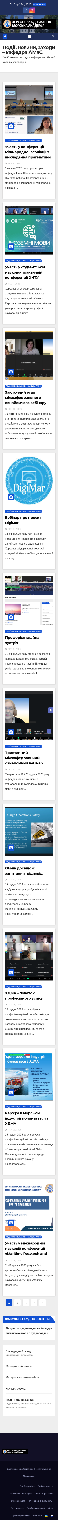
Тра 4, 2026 (14, 284)
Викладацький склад (19, 1353)
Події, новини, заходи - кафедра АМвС (23, 140)
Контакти (37, 1515)
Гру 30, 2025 (15, 769)
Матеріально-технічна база (22, 1377)
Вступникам (17, 1508)
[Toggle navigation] (29, 36)
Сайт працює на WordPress (20, 1469)
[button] (53, 36)
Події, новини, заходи (28, 1403)
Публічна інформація (20, 1493)
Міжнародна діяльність (40, 1501)
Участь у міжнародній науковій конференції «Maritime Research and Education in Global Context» (26, 1253)
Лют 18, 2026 (15, 409)
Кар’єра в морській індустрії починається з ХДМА (26, 1118)
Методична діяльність (19, 1366)
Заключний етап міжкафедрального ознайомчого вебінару (25, 397)
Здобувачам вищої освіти (39, 1508)
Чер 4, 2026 (14, 163)
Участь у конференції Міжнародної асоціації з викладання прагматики (28, 152)
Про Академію (27, 1486)
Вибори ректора (45, 1486)
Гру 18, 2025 (15, 1004)
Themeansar (28, 1476)
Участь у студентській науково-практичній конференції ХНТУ (25, 272)
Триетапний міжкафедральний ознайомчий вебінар (24, 758)
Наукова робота (15, 1388)
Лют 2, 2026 (14, 529)
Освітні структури (43, 1493)
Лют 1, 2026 (14, 649)
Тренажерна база (20, 1515)
